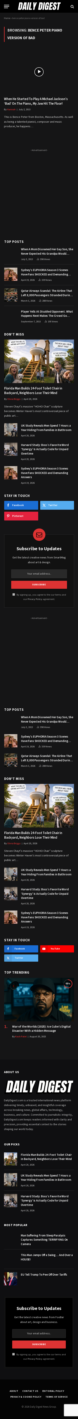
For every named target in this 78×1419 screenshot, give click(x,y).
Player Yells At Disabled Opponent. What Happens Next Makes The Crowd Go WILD (47, 316)
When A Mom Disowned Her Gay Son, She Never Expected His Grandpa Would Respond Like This (47, 253)
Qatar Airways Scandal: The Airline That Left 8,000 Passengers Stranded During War (46, 295)
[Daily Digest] (39, 6)
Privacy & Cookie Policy (25, 1397)
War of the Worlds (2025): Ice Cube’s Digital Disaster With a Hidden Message (41, 1028)
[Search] (72, 6)
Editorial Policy (53, 1391)
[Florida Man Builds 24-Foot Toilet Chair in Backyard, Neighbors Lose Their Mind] (39, 361)
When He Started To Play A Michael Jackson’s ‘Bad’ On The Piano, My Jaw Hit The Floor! (36, 101)
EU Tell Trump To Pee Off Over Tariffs (44, 1275)
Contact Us (30, 1391)
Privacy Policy (35, 599)
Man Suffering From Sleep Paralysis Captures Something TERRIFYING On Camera (44, 1239)
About (14, 1391)
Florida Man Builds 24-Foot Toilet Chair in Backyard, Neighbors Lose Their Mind (33, 390)
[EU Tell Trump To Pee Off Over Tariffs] (10, 1278)
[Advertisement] (39, 192)
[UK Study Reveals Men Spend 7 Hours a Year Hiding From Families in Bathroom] (10, 429)
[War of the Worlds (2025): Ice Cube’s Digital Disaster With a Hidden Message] (39, 999)
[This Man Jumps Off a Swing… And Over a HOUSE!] (10, 1259)
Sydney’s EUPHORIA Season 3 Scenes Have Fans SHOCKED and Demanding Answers (44, 274)
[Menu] (6, 6)
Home (7, 18)
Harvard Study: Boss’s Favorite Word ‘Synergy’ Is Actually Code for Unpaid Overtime (45, 449)
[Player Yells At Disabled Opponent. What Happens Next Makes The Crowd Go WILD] (10, 315)
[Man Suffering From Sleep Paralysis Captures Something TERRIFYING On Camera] (10, 1239)
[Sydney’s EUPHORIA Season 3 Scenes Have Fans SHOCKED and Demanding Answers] (10, 274)
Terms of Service (56, 1397)
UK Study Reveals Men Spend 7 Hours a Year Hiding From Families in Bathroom (46, 428)
